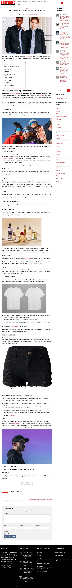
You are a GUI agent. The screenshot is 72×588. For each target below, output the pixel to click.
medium (13, 174)
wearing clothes (15, 114)
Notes (7, 79)
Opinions (58, 159)
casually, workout (16, 326)
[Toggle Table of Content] (22, 64)
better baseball (16, 423)
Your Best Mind (59, 555)
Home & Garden (60, 140)
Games (58, 132)
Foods (57, 130)
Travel (57, 181)
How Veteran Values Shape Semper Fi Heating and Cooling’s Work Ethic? (65, 79)
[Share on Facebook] (22, 483)
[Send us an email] (66, 2)
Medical (58, 154)
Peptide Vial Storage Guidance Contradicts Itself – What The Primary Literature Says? (65, 17)
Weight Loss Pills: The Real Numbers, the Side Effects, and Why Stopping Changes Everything (65, 35)
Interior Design (59, 143)
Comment (6, 513)
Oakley (47, 196)
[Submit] (62, 3)
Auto (57, 108)
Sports (57, 176)
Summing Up (10, 86)
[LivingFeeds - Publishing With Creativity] (8, 2)
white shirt (22, 279)
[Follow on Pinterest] (68, 2)
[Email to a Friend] (27, 483)
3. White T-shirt (7, 80)
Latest (57, 146)
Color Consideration (10, 85)
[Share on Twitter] (24, 483)
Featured (58, 127)
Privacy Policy (40, 558)
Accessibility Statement (43, 563)
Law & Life (58, 149)
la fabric (34, 339)
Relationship (59, 167)
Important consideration (11, 74)
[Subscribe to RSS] (70, 2)
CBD (57, 113)
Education (58, 119)
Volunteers (57, 560)
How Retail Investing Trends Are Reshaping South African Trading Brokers (64, 44)
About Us (39, 552)
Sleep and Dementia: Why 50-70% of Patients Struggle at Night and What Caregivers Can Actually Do (65, 54)
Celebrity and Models (61, 116)
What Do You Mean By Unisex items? (12, 66)
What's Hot (59, 184)
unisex (42, 95)
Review (58, 170)
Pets (57, 165)
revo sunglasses (14, 93)
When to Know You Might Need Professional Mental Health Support (64, 70)
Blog (19, 4)
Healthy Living (42, 1)
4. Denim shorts (7, 82)
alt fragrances (27, 258)
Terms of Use (40, 555)
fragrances (11, 215)
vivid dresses (37, 165)
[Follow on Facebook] (64, 2)
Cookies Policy (41, 560)
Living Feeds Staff (33, 14)
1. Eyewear (6, 68)
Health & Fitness (60, 135)
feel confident (12, 415)
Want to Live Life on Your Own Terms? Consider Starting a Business (64, 26)
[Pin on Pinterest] (29, 483)
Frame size (8, 69)
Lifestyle (58, 151)
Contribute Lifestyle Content (44, 568)
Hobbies (58, 138)
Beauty (58, 111)
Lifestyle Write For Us (61, 98)
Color (7, 72)
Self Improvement (60, 173)
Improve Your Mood (22, 1)
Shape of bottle (9, 77)
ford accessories (28, 56)
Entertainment (59, 122)
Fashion (27, 8)
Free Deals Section (42, 571)
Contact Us (40, 566)
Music (57, 157)
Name (5, 525)
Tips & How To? (60, 178)
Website (38, 525)
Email (21, 525)
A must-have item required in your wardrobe (15, 83)
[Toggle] (69, 98)
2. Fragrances (7, 75)
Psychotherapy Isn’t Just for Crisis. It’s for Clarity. (65, 63)
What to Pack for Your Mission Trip (14, 501)
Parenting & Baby (60, 162)
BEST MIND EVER (33, 1)
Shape (7, 71)
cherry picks (29, 475)
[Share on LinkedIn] (32, 483)
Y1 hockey (40, 263)
